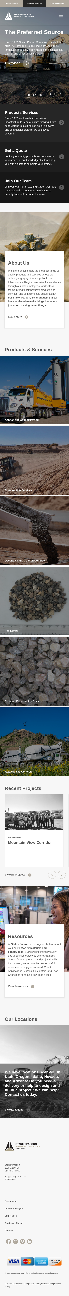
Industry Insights (14, 1208)
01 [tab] (28, 95)
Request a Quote (34, 3)
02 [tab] (34, 95)
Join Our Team (11, 3)
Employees (11, 1215)
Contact (9, 1230)
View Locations (14, 1109)
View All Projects (15, 874)
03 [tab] (40, 95)
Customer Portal (57, 3)
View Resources (18, 986)
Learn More (15, 316)
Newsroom (10, 1201)
